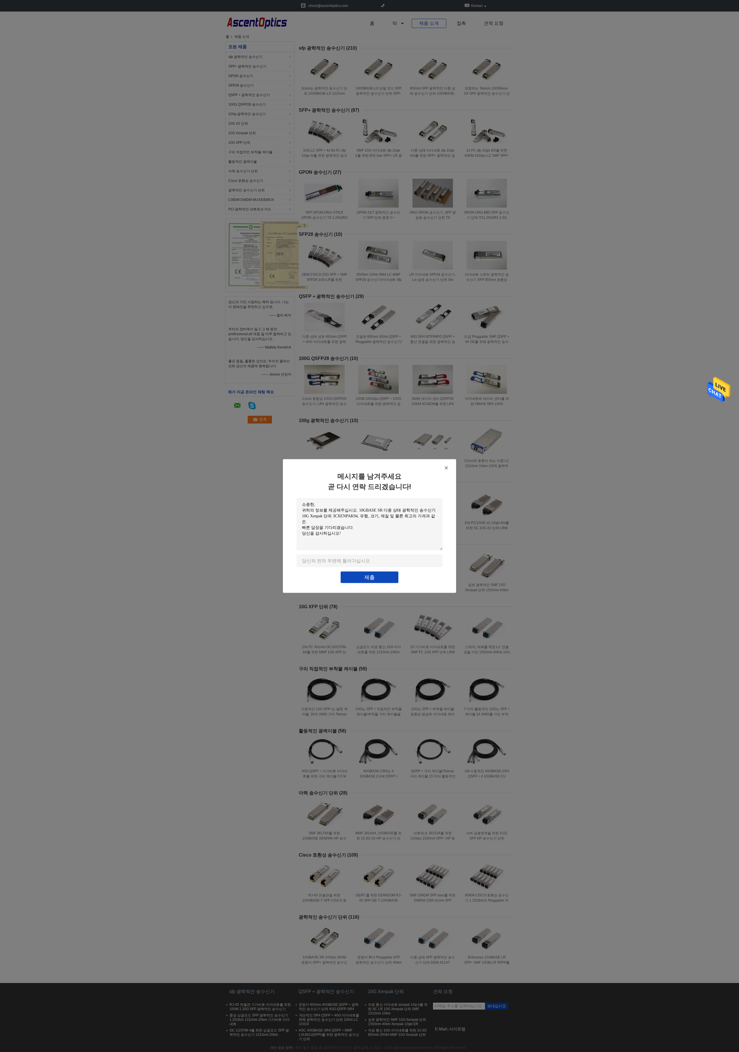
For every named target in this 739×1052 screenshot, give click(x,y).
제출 (369, 577)
